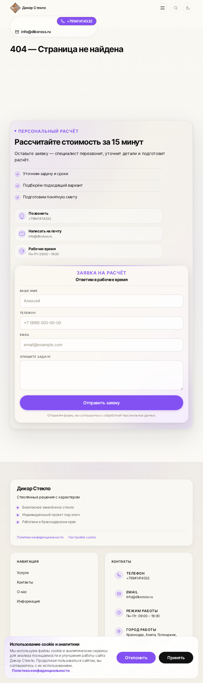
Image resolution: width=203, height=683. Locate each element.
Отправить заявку (101, 402)
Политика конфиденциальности (40, 537)
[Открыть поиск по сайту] (176, 8)
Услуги (23, 572)
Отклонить (136, 657)
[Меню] (163, 8)
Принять (176, 657)
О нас (22, 591)
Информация (28, 601)
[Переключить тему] (188, 8)
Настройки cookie (82, 537)
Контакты (25, 582)
